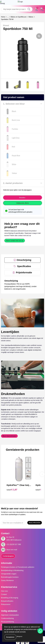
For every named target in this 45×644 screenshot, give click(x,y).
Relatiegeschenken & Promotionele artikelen (17, 567)
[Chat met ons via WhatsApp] (40, 631)
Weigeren (19, 636)
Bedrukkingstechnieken (10, 577)
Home (3, 17)
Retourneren (5, 604)
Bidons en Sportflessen (18, 17)
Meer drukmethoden (9, 436)
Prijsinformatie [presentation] (24, 272)
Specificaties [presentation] (24, 266)
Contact (4, 594)
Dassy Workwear (7, 580)
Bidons (31, 17)
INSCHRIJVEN (34, 523)
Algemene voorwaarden (10, 615)
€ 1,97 (12, 489)
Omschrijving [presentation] (24, 260)
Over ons (4, 591)
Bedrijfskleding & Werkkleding (12, 570)
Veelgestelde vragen (8, 574)
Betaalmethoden (7, 601)
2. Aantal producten (13, 183)
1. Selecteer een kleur (14, 104)
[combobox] (16, 9)
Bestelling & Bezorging (9, 598)
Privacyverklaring (7, 622)
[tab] (22, 260)
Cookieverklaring (7, 618)
